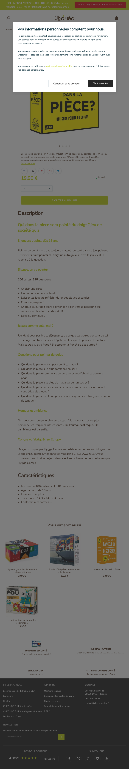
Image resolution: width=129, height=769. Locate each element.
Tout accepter (100, 83)
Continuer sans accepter (66, 83)
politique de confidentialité (59, 66)
